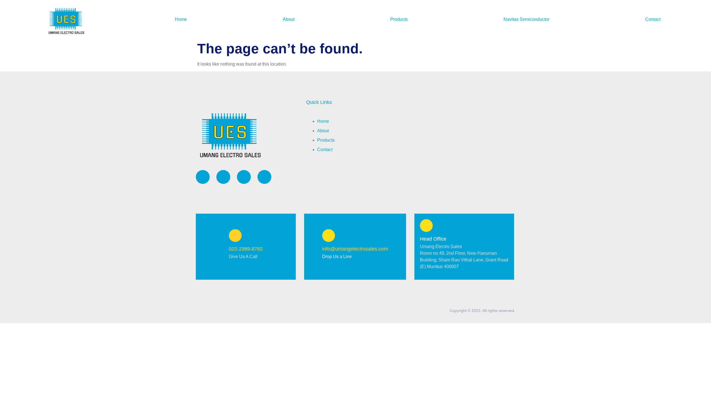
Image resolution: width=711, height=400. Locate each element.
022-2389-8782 (246, 249)
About (288, 19)
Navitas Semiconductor (526, 19)
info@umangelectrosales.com (355, 249)
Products (399, 19)
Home (181, 19)
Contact (652, 19)
